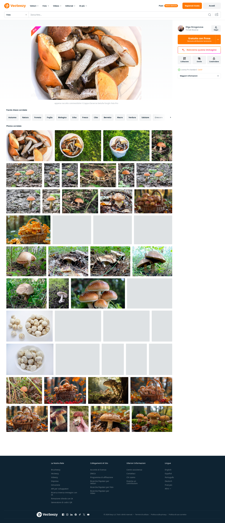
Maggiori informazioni (189, 76)
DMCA (93, 473)
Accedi (212, 5)
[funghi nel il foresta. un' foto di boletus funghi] (152, 419)
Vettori (33, 6)
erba (74, 117)
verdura (132, 117)
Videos (56, 6)
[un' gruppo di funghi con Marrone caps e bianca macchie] (98, 293)
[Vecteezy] (15, 5)
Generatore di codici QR (61, 502)
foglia (49, 117)
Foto (45, 6)
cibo (96, 117)
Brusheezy (55, 469)
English (168, 469)
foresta (37, 117)
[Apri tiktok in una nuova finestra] (80, 514)
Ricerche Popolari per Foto (101, 487)
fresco (85, 117)
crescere (159, 117)
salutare (145, 117)
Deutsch (168, 481)
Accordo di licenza (98, 469)
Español (168, 473)
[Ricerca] (209, 14)
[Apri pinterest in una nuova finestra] (76, 514)
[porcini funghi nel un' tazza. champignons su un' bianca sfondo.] (149, 293)
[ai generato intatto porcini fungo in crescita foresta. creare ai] (108, 390)
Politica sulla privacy (159, 514)
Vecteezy (55, 473)
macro (120, 117)
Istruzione (55, 485)
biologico (62, 117)
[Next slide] (168, 117)
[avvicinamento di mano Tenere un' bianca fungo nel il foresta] (79, 419)
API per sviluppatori (60, 488)
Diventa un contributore (132, 482)
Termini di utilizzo (142, 514)
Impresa (54, 481)
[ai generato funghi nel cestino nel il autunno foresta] (153, 201)
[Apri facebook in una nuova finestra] (63, 514)
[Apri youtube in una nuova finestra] (88, 514)
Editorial (69, 6)
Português (169, 477)
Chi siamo (130, 477)
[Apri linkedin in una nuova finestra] (71, 514)
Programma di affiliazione (101, 477)
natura (25, 117)
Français (168, 485)
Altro (167, 489)
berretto (107, 117)
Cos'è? (200, 70)
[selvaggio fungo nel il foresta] (59, 293)
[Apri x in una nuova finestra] (84, 514)
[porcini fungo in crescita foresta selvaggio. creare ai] (110, 419)
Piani (161, 5)
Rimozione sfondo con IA (62, 498)
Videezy (54, 477)
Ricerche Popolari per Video (99, 492)
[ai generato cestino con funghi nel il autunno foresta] (151, 390)
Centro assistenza (134, 469)
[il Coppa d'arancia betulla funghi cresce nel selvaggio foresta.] (154, 175)
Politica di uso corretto (177, 514)
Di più (82, 6)
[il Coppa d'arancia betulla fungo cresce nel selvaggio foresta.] (162, 145)
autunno (12, 117)
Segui (216, 30)
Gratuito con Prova (199, 39)
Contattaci (130, 473)
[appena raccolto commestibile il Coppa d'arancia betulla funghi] (29, 145)
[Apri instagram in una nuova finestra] (67, 514)
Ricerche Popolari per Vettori (99, 482)
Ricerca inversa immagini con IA (64, 493)
